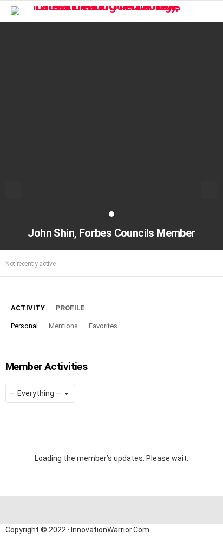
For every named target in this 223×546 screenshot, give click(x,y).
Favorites (103, 326)
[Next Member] (209, 190)
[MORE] (211, 263)
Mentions (63, 326)
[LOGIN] (211, 11)
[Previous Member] (13, 190)
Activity (28, 308)
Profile (70, 308)
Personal (24, 326)
